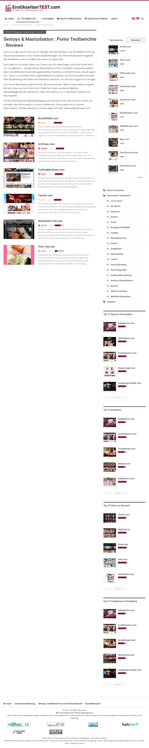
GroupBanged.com (126, 449)
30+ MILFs (115, 206)
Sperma (114, 286)
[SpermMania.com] (109, 341)
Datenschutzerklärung (25, 703)
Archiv (113, 222)
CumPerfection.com (127, 353)
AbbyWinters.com (129, 125)
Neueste (135, 40)
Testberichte (28, 18)
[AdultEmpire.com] (109, 577)
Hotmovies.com (128, 86)
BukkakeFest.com (126, 323)
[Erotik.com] (109, 548)
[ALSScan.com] (19, 152)
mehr (114, 18)
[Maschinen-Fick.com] (19, 229)
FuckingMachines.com (51, 169)
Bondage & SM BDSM (120, 227)
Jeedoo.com (124, 514)
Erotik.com (125, 46)
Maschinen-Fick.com (50, 220)
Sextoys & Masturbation (122, 280)
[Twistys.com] (19, 203)
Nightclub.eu (124, 529)
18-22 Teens (116, 201)
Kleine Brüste (117, 254)
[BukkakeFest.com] (109, 326)
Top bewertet (116, 40)
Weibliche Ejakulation (121, 296)
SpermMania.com (126, 338)
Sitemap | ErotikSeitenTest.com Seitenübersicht (60, 703)
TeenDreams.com (129, 152)
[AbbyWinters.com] (109, 482)
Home (11, 18)
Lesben (114, 259)
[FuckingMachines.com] (19, 178)
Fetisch (114, 243)
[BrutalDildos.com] (19, 126)
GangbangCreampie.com (129, 383)
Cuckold (114, 233)
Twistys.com (45, 195)
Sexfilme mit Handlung (121, 275)
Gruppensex (116, 248)
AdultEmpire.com (129, 112)
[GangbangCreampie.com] (109, 386)
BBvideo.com (124, 464)
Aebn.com (125, 59)
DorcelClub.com (128, 165)
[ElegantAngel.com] (109, 371)
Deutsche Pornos (98, 18)
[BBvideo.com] (109, 467)
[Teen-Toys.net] (19, 255)
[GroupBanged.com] (109, 452)
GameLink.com (127, 99)
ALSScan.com (46, 144)
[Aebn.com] (109, 563)
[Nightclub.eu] (109, 533)
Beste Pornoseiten (70, 18)
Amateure (115, 211)
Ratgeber (48, 18)
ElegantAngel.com (126, 368)
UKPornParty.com (126, 655)
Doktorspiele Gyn (118, 238)
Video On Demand (119, 291)
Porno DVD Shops (119, 264)
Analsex (114, 217)
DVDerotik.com (127, 73)
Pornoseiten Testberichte (119, 195)
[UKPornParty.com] (109, 658)
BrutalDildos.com (48, 118)
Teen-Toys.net (46, 246)
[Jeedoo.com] (109, 518)
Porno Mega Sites (119, 270)
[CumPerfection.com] (109, 356)
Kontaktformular (93, 703)
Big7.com (124, 139)
